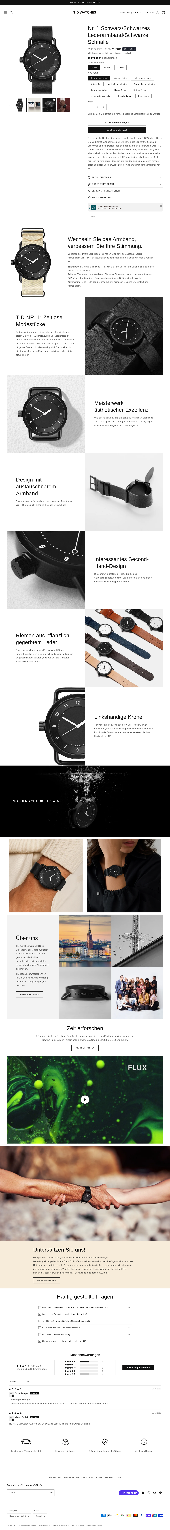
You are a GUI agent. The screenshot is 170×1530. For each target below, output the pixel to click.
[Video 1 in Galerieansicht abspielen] (49, 105)
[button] (5, 12)
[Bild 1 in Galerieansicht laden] (19, 105)
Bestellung (109, 1477)
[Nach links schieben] (9, 105)
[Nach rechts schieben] (74, 105)
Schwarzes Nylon (99, 90)
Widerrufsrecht (44, 1525)
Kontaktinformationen (94, 1525)
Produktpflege (95, 1477)
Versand (102, 53)
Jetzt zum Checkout (117, 130)
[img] (15, 1389)
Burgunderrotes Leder (144, 84)
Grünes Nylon (141, 90)
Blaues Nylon (120, 90)
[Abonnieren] (51, 1492)
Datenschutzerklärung (61, 1525)
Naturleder (96, 84)
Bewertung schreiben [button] (138, 1367)
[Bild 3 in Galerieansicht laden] (63, 105)
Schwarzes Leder (99, 78)
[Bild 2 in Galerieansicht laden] (34, 105)
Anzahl (90, 102)
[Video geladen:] (85, 1100)
